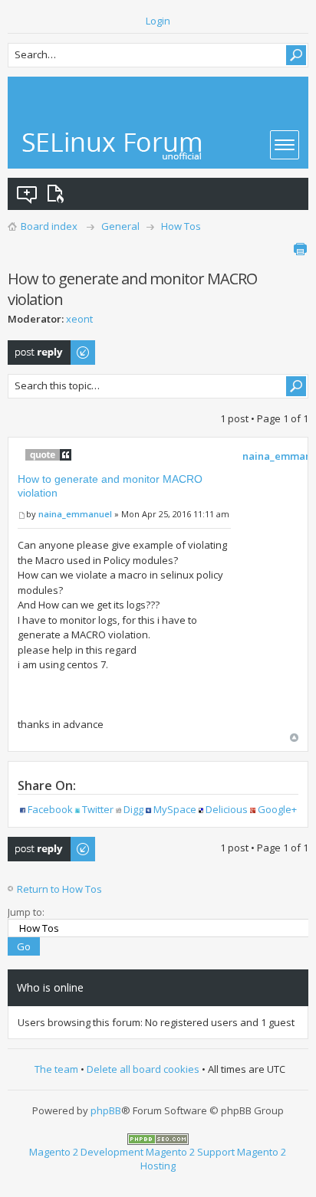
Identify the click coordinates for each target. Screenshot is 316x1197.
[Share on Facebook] (22, 809)
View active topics (58, 194)
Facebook (50, 809)
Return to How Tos (59, 889)
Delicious (227, 809)
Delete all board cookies (143, 1069)
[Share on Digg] (118, 809)
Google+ (277, 809)
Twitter (98, 809)
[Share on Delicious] (201, 809)
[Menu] (284, 144)
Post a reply (35, 347)
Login (158, 21)
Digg (133, 809)
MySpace (174, 809)
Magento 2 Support (190, 1152)
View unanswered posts (27, 194)
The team (56, 1069)
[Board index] (113, 146)
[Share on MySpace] (148, 809)
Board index (49, 226)
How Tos (181, 226)
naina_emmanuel (75, 514)
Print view (299, 249)
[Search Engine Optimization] (158, 1138)
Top (294, 737)
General (120, 226)
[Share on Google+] (252, 809)
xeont (79, 319)
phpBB (106, 1110)
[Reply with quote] (48, 454)
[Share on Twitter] (77, 809)
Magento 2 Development (86, 1152)
